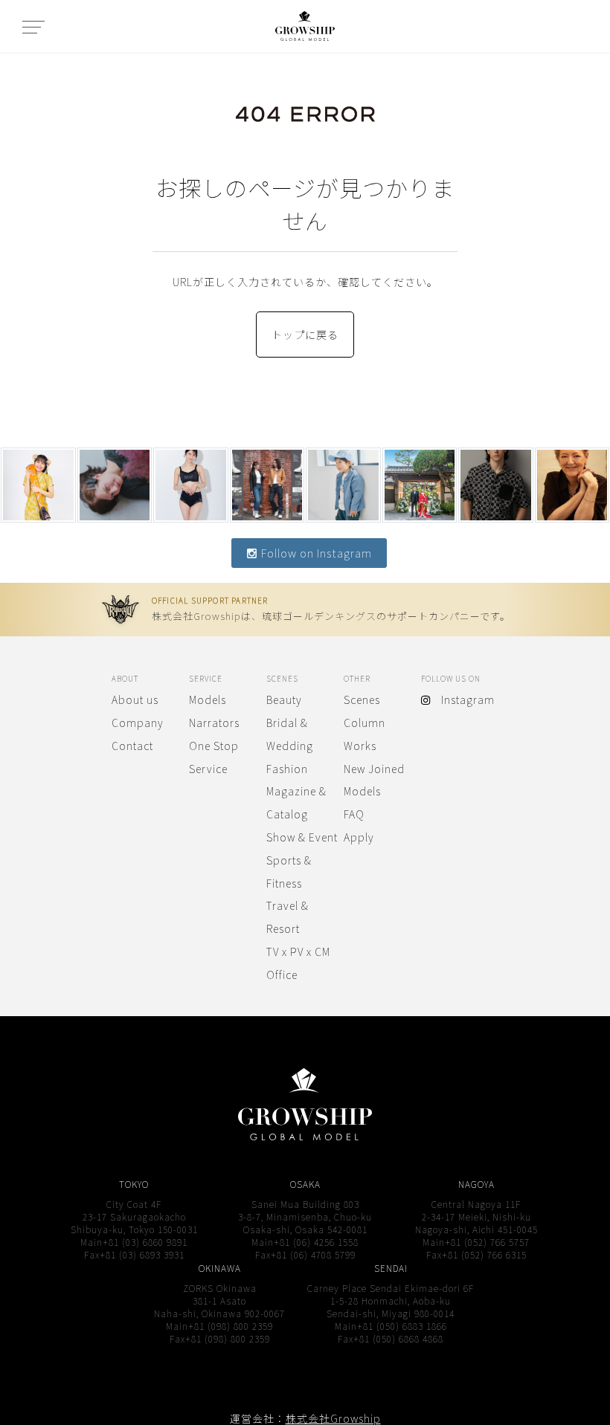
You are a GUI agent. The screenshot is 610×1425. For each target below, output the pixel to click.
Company (138, 722)
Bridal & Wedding (289, 734)
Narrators (214, 722)
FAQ (354, 814)
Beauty (284, 699)
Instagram (462, 699)
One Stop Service (214, 757)
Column (364, 722)
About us (135, 699)
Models (207, 699)
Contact (132, 745)
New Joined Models (374, 780)
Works (360, 745)
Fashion (287, 768)
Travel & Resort (287, 917)
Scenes (362, 699)
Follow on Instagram (315, 552)
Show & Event (302, 837)
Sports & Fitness (289, 872)
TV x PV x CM (298, 951)
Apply (359, 837)
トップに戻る (305, 334)
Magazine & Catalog (296, 802)
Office (282, 974)
